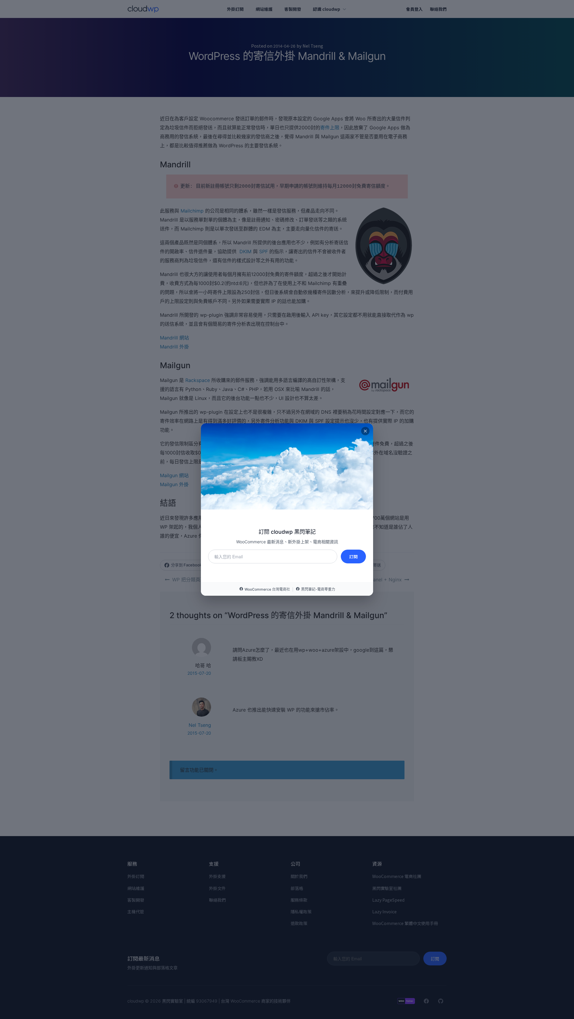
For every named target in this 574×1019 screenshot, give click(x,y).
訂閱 (353, 556)
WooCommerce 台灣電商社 (267, 589)
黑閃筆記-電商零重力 (318, 589)
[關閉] (365, 431)
